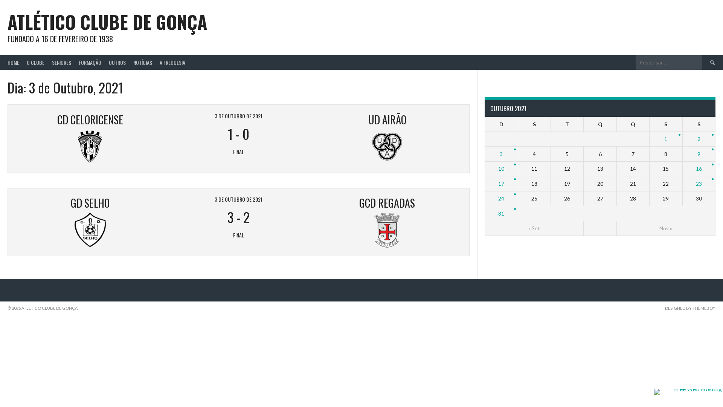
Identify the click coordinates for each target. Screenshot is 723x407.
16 (699, 168)
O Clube (35, 62)
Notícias (142, 62)
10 (501, 168)
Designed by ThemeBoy (690, 308)
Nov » (665, 228)
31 (501, 213)
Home (13, 62)
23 (699, 184)
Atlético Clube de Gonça (107, 21)
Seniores (61, 62)
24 (501, 198)
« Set (534, 228)
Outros (117, 62)
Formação (90, 62)
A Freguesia (172, 62)
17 (501, 184)
